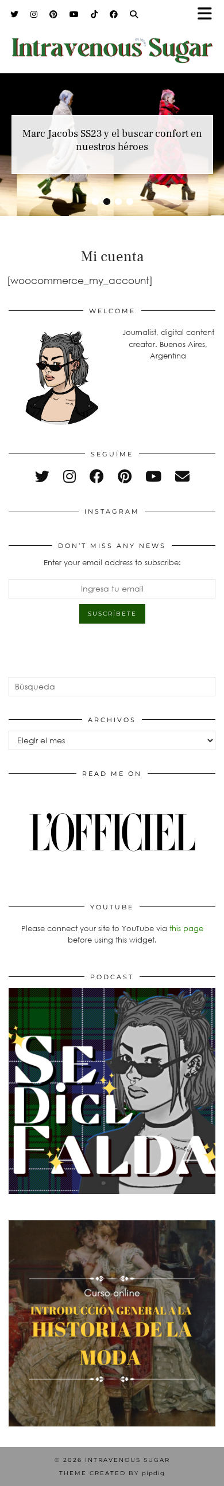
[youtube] (153, 476)
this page (186, 928)
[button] (208, 14)
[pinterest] (125, 476)
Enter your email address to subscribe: (112, 562)
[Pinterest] (53, 14)
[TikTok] (94, 14)
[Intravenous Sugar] (112, 43)
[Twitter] (14, 14)
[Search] (134, 14)
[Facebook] (114, 14)
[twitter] (42, 476)
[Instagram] (34, 14)
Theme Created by (112, 1473)
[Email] (182, 476)
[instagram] (69, 476)
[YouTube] (74, 14)
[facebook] (97, 476)
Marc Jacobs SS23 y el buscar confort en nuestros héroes (112, 140)
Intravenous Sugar (127, 1460)
